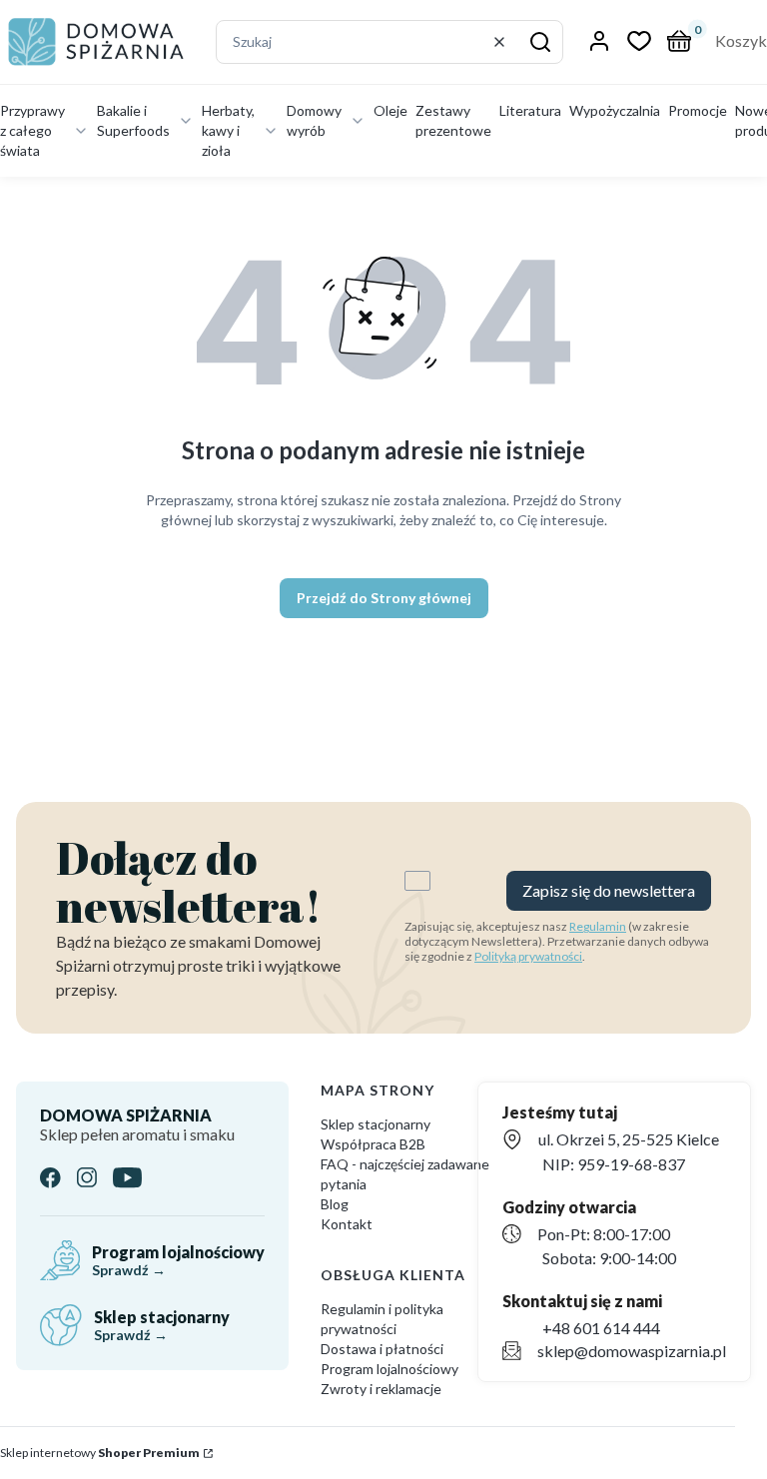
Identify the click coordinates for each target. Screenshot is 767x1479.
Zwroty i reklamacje (381, 1388)
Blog (335, 1203)
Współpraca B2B (373, 1143)
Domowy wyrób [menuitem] (314, 120)
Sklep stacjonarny (375, 1123)
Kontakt (347, 1223)
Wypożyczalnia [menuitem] (614, 110)
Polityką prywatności (528, 956)
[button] (540, 42)
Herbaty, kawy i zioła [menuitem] (228, 130)
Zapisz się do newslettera (608, 890)
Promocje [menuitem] (697, 110)
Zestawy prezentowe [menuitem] (453, 120)
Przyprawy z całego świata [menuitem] (32, 130)
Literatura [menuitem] (530, 110)
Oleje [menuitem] (390, 110)
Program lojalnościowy (389, 1368)
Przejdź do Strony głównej (384, 597)
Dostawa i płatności (382, 1348)
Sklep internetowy (100, 1452)
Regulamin (597, 926)
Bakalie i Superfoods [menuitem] (133, 120)
